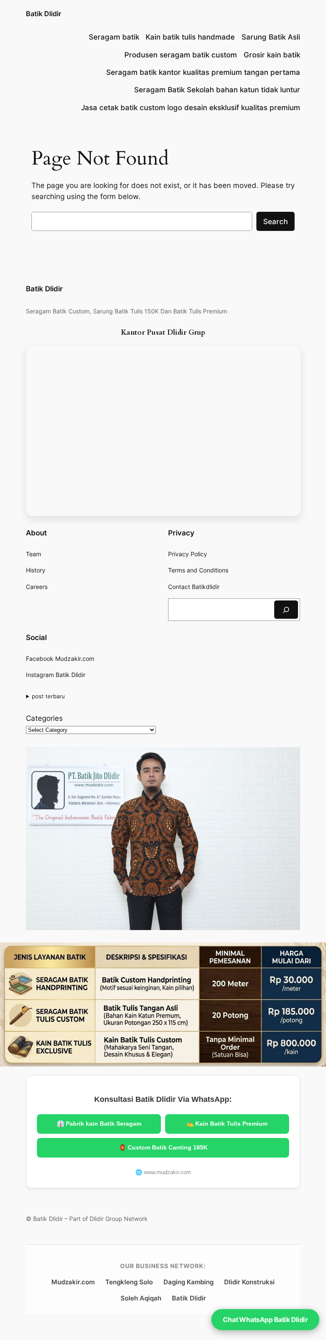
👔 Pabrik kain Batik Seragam (99, 1123)
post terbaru (48, 696)
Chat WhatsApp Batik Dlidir (265, 1319)
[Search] (286, 609)
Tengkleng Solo (129, 1282)
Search (275, 221)
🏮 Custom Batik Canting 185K (163, 1147)
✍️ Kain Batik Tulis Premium (226, 1123)
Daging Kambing (188, 1282)
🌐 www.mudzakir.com (163, 1172)
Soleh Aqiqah (141, 1298)
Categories (44, 718)
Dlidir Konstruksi (249, 1282)
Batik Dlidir (43, 13)
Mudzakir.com (73, 1282)
